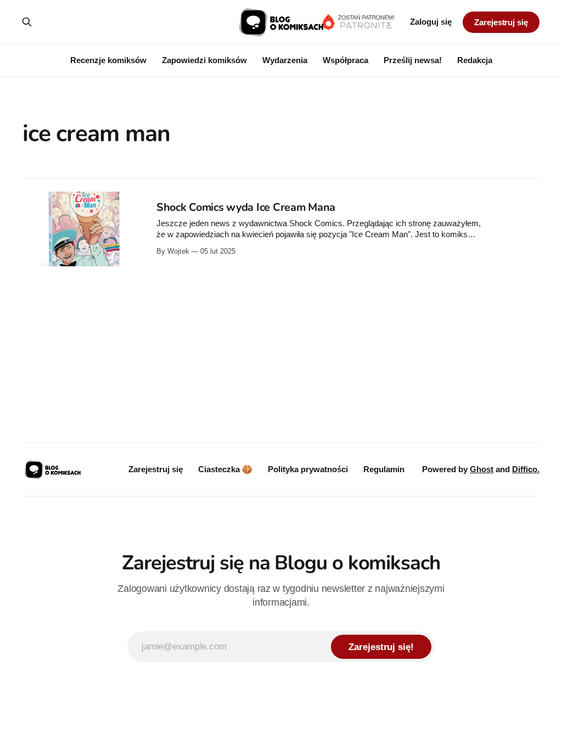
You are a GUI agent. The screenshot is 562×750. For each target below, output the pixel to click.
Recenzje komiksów (108, 60)
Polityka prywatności (308, 469)
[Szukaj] (26, 22)
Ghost (481, 469)
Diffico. (525, 469)
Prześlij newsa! (413, 60)
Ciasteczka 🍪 (225, 469)
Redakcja (474, 60)
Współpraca (345, 60)
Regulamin (383, 469)
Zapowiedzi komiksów (204, 60)
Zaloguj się (431, 21)
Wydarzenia (284, 60)
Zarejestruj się (501, 22)
